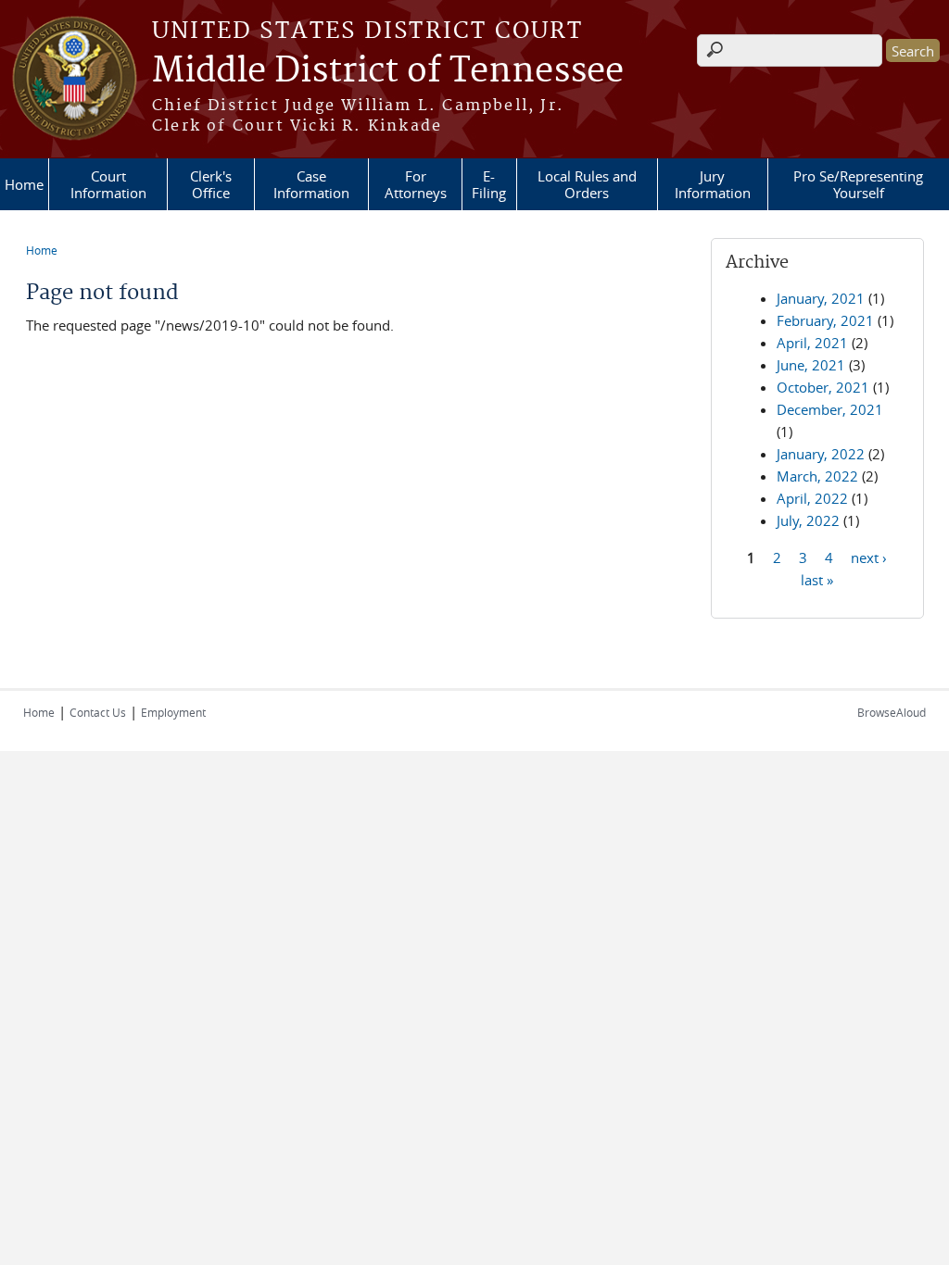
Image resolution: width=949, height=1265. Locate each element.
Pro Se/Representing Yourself (858, 184)
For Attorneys (416, 184)
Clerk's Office (211, 184)
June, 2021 (811, 365)
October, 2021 (823, 387)
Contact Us (98, 712)
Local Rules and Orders (587, 184)
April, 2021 (812, 342)
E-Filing (489, 184)
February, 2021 (825, 320)
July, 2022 (808, 520)
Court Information (108, 184)
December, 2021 (830, 409)
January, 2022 (821, 454)
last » (817, 579)
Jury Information (713, 184)
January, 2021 (821, 298)
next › (869, 556)
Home (24, 184)
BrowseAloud (891, 712)
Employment (173, 712)
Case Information (311, 184)
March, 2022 (817, 476)
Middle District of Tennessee (388, 71)
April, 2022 (812, 498)
